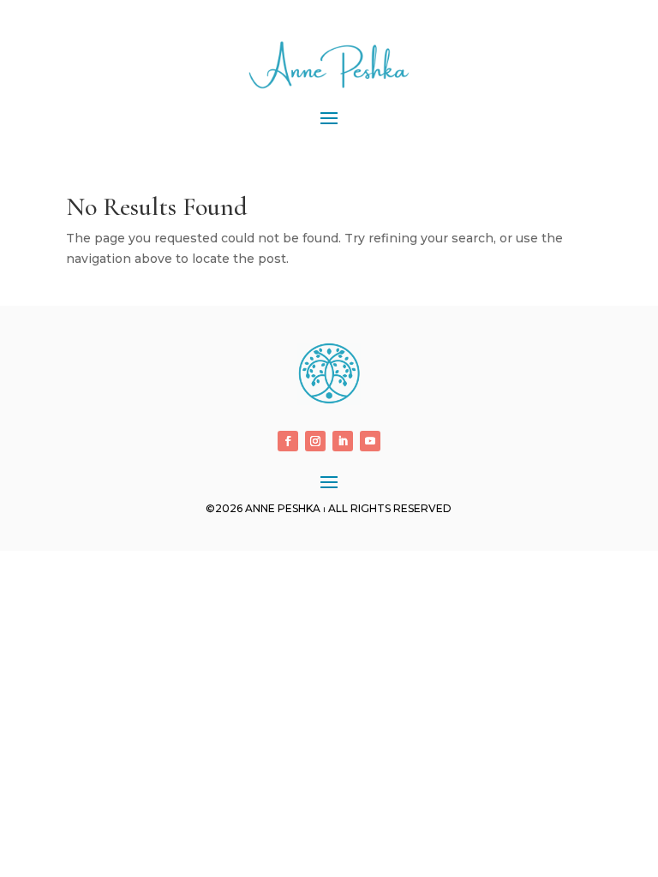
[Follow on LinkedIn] (342, 441)
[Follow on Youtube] (370, 441)
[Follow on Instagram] (315, 441)
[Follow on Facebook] (288, 441)
